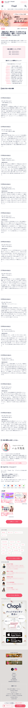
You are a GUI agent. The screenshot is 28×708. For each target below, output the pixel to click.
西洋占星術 (9, 578)
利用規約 (14, 676)
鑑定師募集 (14, 678)
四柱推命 (12, 565)
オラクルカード (10, 568)
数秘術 (13, 572)
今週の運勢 (5, 37)
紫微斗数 (21, 565)
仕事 (4, 553)
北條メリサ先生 (10, 571)
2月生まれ (8, 67)
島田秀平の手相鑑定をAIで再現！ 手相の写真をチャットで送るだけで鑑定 (7, 514)
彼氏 (12, 544)
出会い (4, 550)
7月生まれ (8, 75)
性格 (22, 550)
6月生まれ (8, 73)
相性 (4, 547)
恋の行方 (12, 541)
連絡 (14, 547)
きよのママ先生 (10, 563)
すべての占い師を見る (14, 595)
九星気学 (16, 565)
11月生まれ (8, 81)
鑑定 (4, 532)
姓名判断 (15, 568)
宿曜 (8, 565)
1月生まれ (8, 66)
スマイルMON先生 (10, 582)
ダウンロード (23, 2)
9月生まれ (8, 78)
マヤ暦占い (9, 567)
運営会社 (14, 673)
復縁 (9, 547)
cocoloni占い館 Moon (14, 690)
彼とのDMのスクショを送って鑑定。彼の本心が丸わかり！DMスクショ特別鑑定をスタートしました (7, 501)
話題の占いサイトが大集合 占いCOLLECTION (14, 695)
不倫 (9, 553)
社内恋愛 (16, 550)
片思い (17, 544)
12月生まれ (8, 83)
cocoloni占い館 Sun (14, 697)
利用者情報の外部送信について (14, 681)
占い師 (11, 532)
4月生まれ (8, 70)
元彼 (19, 547)
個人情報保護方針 (14, 679)
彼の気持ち (5, 541)
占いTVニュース (14, 692)
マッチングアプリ (16, 553)
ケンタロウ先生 (10, 587)
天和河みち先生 (10, 576)
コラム (3, 28)
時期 (19, 541)
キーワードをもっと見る (14, 558)
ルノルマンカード (20, 567)
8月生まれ (8, 77)
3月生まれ (8, 69)
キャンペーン (19, 532)
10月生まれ (7, 80)
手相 (16, 572)
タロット (14, 567)
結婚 (23, 544)
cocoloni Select (14, 698)
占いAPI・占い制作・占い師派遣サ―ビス (14, 693)
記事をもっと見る (14, 521)
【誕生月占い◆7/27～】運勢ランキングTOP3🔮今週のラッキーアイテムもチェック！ (20, 501)
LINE (10, 550)
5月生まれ (8, 72)
